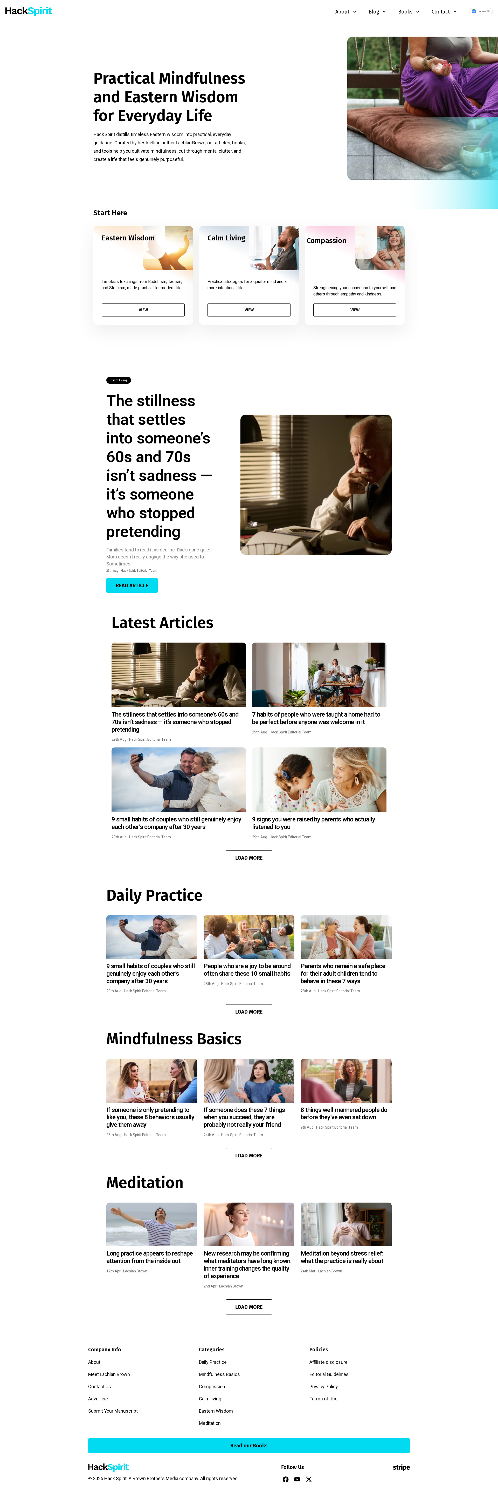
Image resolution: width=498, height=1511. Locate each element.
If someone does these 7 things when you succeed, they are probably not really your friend (244, 1117)
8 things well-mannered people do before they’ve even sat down (344, 1113)
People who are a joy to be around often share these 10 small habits (247, 969)
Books (405, 12)
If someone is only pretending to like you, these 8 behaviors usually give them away (150, 1117)
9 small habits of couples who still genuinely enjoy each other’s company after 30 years (176, 823)
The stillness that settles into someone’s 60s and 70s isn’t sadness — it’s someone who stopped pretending (159, 466)
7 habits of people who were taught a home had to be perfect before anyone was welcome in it (316, 718)
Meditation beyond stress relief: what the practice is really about (342, 1257)
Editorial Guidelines (329, 1374)
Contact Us (99, 1386)
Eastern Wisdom (216, 1411)
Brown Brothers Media (155, 1478)
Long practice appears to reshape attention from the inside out (149, 1257)
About (94, 1362)
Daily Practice (213, 1362)
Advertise (98, 1398)
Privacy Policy (323, 1386)
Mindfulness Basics (219, 1374)
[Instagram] (320, 1479)
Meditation (210, 1423)
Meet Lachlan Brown (109, 1374)
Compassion (212, 1386)
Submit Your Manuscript (113, 1411)
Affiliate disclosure (328, 1362)
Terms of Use (323, 1398)
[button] (249, 857)
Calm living (118, 380)
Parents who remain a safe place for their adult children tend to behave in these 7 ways (343, 973)
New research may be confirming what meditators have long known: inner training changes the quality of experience (248, 1264)
